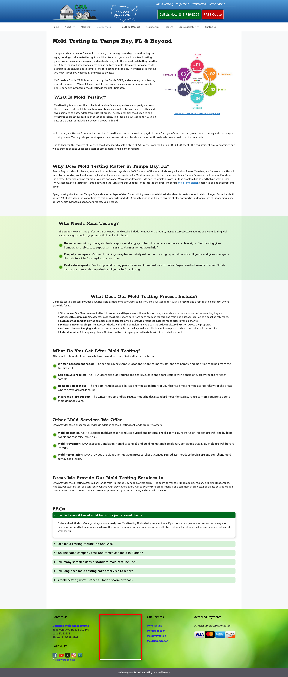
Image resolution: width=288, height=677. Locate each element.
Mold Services (104, 27)
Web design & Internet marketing (135, 672)
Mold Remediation (157, 640)
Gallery (169, 27)
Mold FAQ (86, 27)
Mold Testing (154, 625)
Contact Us (210, 27)
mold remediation (188, 182)
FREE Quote (213, 14)
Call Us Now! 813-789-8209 (179, 14)
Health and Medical (130, 27)
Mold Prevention (156, 635)
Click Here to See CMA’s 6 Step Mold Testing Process (197, 113)
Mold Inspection (156, 630)
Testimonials (152, 27)
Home (55, 27)
